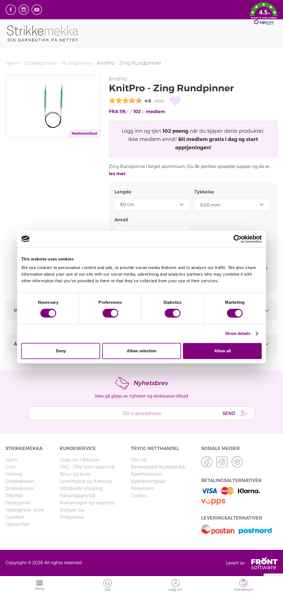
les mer (117, 173)
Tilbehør (14, 495)
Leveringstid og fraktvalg (86, 481)
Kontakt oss (72, 510)
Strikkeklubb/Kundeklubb (158, 467)
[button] (263, 14)
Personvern (142, 488)
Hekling (14, 474)
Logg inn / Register (80, 459)
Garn (11, 467)
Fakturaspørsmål (77, 495)
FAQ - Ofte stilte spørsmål (87, 467)
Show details (237, 333)
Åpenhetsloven (146, 474)
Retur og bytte (75, 474)
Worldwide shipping (81, 488)
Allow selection (141, 350)
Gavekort (15, 517)
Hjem (12, 63)
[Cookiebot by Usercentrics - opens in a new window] (237, 239)
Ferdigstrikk (18, 502)
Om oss (139, 459)
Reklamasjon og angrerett (87, 502)
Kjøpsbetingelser (148, 481)
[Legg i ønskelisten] (175, 101)
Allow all (222, 350)
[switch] (110, 313)
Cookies (139, 495)
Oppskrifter (18, 524)
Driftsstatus (71, 517)
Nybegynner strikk (25, 510)
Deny (61, 350)
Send (228, 413)
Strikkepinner (40, 63)
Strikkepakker (20, 481)
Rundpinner (76, 63)
